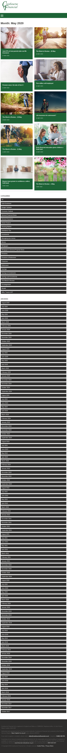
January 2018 (6, 700)
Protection (5, 261)
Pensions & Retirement (9, 257)
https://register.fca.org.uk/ (18, 733)
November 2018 (7, 661)
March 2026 (5, 322)
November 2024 (7, 383)
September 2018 (7, 669)
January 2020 (6, 607)
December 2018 (7, 657)
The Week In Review (8, 280)
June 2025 (5, 356)
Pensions (4, 253)
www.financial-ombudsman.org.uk (24, 743)
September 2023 (7, 437)
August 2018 (5, 673)
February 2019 (6, 650)
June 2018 (5, 680)
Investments (5, 234)
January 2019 (6, 653)
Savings (4, 269)
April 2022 (5, 503)
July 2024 (5, 399)
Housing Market (6, 226)
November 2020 (7, 569)
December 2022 (7, 472)
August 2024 (5, 395)
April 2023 (5, 457)
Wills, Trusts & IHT (7, 292)
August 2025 (5, 349)
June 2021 (5, 542)
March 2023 (5, 461)
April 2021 (5, 549)
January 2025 (6, 376)
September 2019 (7, 623)
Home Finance (6, 223)
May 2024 (5, 407)
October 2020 (6, 572)
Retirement (5, 265)
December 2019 (7, 611)
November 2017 (7, 707)
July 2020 (5, 584)
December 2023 (7, 426)
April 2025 (5, 364)
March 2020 (5, 599)
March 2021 (5, 553)
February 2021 (6, 557)
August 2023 (5, 441)
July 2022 (5, 491)
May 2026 (5, 314)
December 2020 (7, 565)
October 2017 (6, 711)
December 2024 (7, 380)
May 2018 (5, 684)
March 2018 (5, 692)
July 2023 (5, 445)
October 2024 (6, 387)
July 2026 (5, 306)
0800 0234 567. (52, 743)
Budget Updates (7, 207)
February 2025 (6, 372)
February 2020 (6, 603)
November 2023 (7, 430)
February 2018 (6, 696)
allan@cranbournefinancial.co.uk (39, 736)
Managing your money (8, 238)
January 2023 (6, 468)
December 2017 (7, 704)
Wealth (4, 288)
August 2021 (5, 534)
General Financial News (9, 215)
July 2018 (5, 677)
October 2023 (6, 434)
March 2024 (5, 414)
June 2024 (5, 403)
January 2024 (6, 422)
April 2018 (5, 688)
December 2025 (7, 333)
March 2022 (5, 507)
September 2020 (7, 576)
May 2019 (5, 638)
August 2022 (5, 488)
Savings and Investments (9, 277)
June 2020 (5, 588)
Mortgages (5, 246)
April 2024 (5, 410)
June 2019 (5, 634)
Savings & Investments (9, 273)
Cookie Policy (40, 746)
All (2, 199)
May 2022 (5, 499)
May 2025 (5, 360)
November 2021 (7, 522)
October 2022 (6, 480)
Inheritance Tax (6, 230)
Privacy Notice (49, 746)
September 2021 (7, 530)
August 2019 (5, 626)
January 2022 (6, 515)
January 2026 (6, 329)
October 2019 (6, 619)
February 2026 (6, 326)
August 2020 (5, 580)
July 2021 (5, 538)
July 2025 (5, 353)
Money (4, 242)
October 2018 (6, 665)
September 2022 (7, 484)
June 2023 (5, 449)
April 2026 (5, 318)
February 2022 (6, 511)
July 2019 (5, 630)
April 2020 (5, 596)
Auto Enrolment (6, 203)
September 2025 (7, 345)
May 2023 (5, 453)
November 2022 (7, 476)
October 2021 (6, 526)
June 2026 (5, 310)
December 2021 (7, 518)
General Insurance (7, 219)
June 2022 (5, 495)
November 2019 (7, 615)
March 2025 (5, 368)
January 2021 (6, 561)
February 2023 (6, 464)
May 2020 (5, 592)
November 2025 (7, 337)
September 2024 (7, 391)
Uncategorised (6, 284)
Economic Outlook (7, 211)
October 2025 (6, 341)
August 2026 (5, 302)
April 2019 (5, 642)
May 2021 (5, 545)
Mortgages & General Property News (13, 250)
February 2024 (6, 418)
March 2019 (5, 646)
